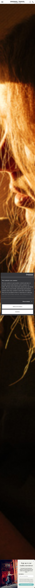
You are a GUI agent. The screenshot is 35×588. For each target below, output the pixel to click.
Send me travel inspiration (26, 584)
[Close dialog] (33, 561)
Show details (26, 301)
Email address (21, 574)
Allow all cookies (17, 306)
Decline (17, 311)
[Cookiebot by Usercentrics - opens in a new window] (26, 275)
